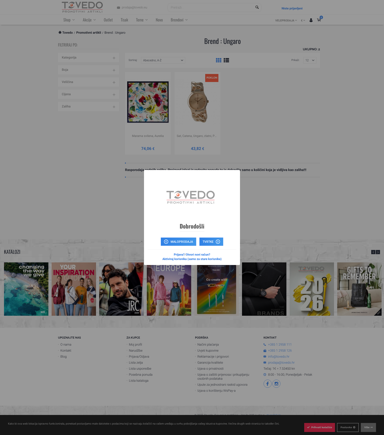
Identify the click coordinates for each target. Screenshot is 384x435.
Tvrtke (208, 242)
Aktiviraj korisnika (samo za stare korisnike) (192, 259)
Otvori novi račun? (198, 254)
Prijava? (179, 254)
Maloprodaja (181, 242)
